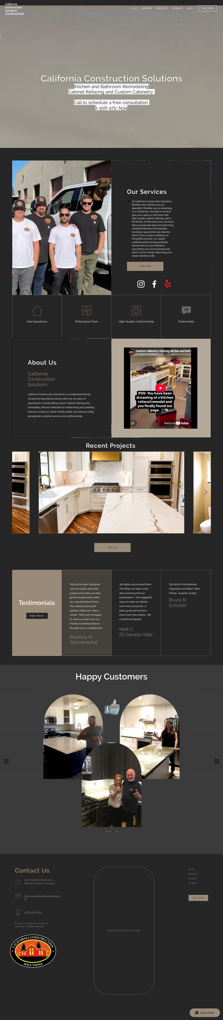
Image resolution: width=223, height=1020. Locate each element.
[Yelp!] (167, 284)
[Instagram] (141, 284)
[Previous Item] (17, 492)
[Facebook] (154, 284)
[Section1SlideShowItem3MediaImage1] (113, 831)
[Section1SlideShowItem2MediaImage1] (109, 831)
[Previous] (6, 761)
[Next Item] (205, 492)
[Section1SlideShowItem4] (116, 831)
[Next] (216, 761)
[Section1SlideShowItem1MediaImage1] (106, 831)
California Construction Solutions (13, 7)
